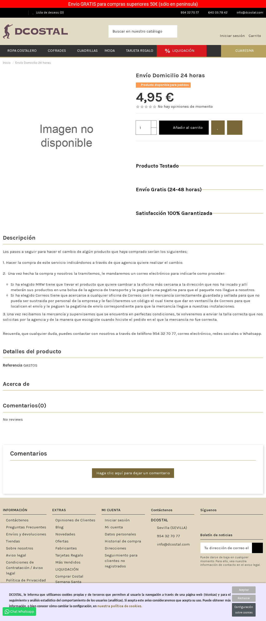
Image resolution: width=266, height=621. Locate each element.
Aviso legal (16, 555)
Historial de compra (123, 541)
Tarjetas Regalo (69, 555)
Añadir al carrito (188, 127)
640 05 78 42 (217, 12)
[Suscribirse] (257, 548)
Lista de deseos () (49, 12)
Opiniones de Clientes (75, 520)
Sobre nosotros (19, 548)
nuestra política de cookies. (119, 606)
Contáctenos (17, 520)
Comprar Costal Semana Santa (69, 579)
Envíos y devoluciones (26, 534)
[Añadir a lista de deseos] (218, 127)
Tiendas (13, 541)
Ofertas (62, 541)
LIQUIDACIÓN (67, 569)
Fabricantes (66, 548)
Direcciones (115, 548)
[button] (243, 51)
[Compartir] (138, 147)
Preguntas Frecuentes (26, 527)
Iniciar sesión (117, 520)
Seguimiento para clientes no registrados (121, 560)
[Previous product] (258, 62)
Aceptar (244, 590)
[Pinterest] (151, 147)
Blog (59, 527)
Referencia (12, 365)
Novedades (65, 534)
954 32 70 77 (189, 12)
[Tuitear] (145, 147)
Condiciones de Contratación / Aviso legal (24, 567)
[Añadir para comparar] (234, 127)
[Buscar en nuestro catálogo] (172, 31)
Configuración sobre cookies (244, 609)
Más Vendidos (68, 562)
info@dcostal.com (249, 12)
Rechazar (244, 598)
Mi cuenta (114, 527)
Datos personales (120, 534)
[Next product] (261, 62)
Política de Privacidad (26, 580)
